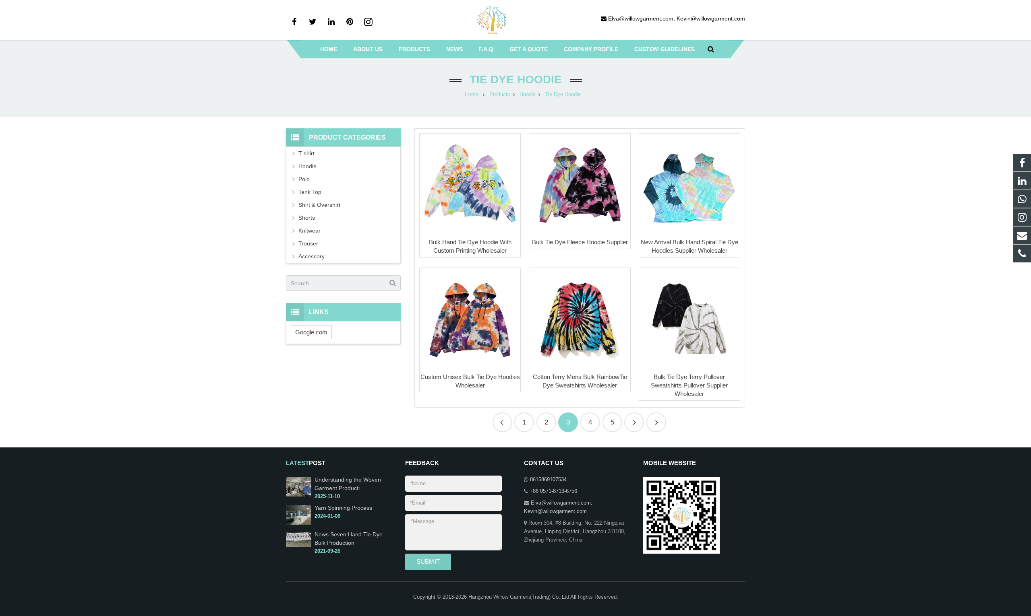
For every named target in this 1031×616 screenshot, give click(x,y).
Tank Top (309, 192)
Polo (304, 179)
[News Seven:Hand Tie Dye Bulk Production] (298, 545)
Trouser (308, 243)
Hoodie (307, 166)
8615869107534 (548, 479)
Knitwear (309, 230)
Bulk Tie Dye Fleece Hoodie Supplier (580, 242)
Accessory (311, 256)
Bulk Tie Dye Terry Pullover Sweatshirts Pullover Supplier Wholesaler (689, 385)
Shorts (306, 217)
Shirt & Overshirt (319, 205)
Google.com (311, 332)
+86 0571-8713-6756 (553, 491)
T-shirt (306, 153)
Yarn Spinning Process (343, 508)
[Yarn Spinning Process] (298, 523)
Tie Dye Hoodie (516, 79)
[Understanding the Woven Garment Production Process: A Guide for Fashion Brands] (298, 495)
